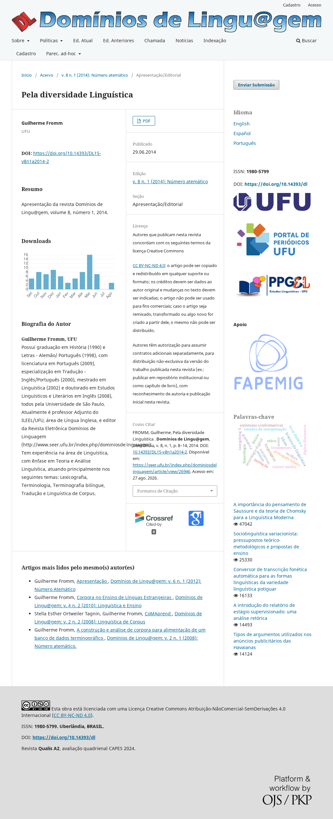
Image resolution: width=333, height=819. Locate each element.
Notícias (184, 40)
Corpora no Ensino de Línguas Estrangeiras (125, 597)
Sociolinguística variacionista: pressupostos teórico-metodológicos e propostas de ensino (266, 543)
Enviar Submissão (256, 85)
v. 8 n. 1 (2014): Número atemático (94, 75)
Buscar (308, 40)
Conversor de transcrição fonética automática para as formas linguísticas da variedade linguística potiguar (270, 579)
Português (244, 143)
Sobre (19, 40)
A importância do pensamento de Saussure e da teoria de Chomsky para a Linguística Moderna (269, 510)
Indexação (215, 40)
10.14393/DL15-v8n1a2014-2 (160, 452)
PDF (146, 121)
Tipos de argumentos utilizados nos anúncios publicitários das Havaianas (272, 640)
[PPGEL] (272, 299)
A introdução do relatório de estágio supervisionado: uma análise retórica (265, 611)
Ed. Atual (83, 40)
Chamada (154, 40)
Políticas (49, 40)
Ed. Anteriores (118, 40)
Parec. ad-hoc (61, 53)
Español (242, 133)
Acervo (46, 75)
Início (26, 75)
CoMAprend (158, 613)
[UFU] (272, 209)
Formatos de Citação (157, 491)
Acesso (314, 5)
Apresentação (92, 581)
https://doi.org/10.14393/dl (276, 184)
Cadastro (26, 53)
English (241, 124)
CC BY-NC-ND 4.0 (149, 265)
